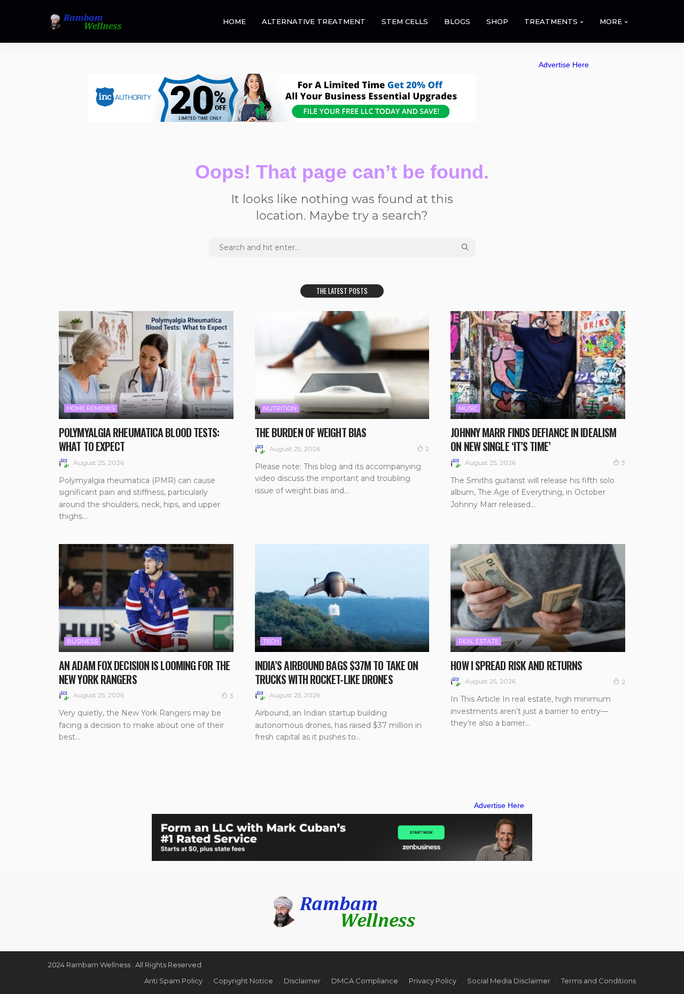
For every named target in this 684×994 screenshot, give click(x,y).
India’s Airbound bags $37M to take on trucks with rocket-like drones (336, 672)
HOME (234, 21)
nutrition (280, 408)
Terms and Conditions (598, 980)
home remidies (91, 408)
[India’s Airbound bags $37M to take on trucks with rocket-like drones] (342, 598)
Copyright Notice (243, 980)
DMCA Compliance (364, 980)
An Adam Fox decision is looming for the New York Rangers (144, 672)
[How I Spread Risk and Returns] (537, 598)
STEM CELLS (405, 21)
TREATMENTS (551, 21)
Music (468, 408)
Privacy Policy (432, 980)
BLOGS (457, 21)
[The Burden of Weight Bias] (342, 365)
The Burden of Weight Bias (311, 432)
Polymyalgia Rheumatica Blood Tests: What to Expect (139, 439)
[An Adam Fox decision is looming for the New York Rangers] (146, 598)
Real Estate (478, 641)
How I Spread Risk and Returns (516, 665)
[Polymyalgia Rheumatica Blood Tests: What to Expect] (146, 365)
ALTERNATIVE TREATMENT (314, 21)
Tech (271, 641)
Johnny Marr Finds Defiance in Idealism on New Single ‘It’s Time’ (533, 439)
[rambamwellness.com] (85, 21)
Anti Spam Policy (173, 980)
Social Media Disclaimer (508, 980)
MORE (611, 21)
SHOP (497, 21)
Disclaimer (302, 980)
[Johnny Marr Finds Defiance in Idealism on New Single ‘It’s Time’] (537, 365)
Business (82, 641)
